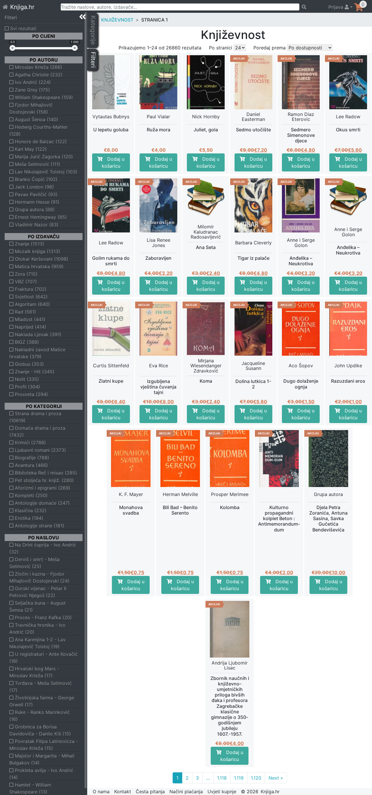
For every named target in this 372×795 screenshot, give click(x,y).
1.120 (256, 778)
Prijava (336, 7)
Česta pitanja (150, 791)
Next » (276, 778)
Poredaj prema (269, 48)
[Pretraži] (311, 7)
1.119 (239, 778)
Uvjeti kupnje (222, 791)
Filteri (11, 17)
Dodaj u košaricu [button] (113, 162)
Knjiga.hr (22, 6)
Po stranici (220, 48)
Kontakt (122, 791)
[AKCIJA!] (206, 197)
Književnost (117, 20)
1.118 (222, 778)
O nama (101, 791)
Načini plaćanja (186, 791)
